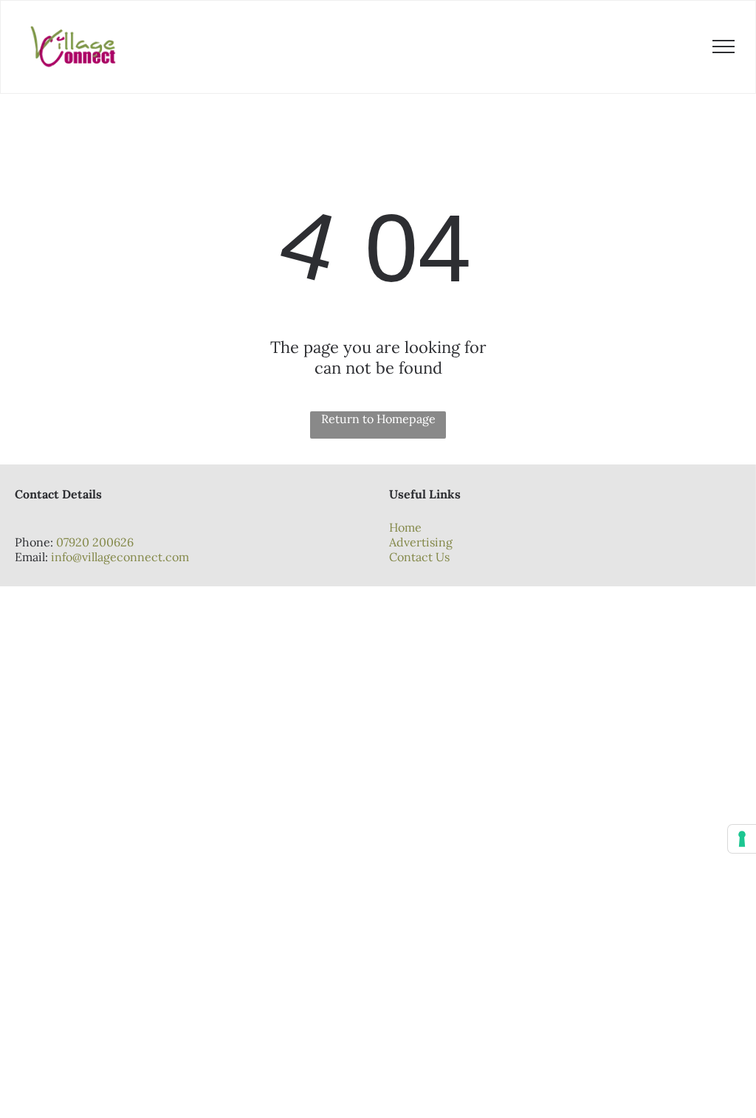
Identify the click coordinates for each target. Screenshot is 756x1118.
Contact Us (419, 556)
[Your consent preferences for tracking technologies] (742, 839)
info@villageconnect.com (120, 556)
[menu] (723, 46)
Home (405, 527)
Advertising (421, 542)
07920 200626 (95, 542)
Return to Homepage (378, 418)
